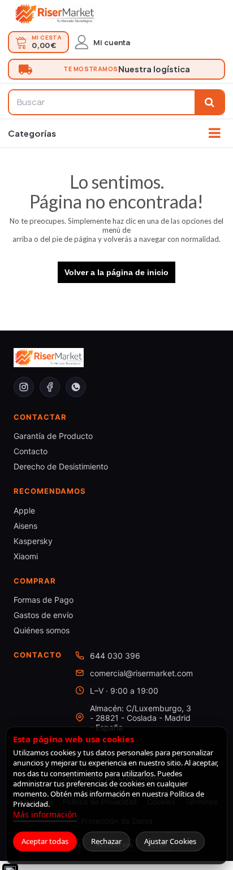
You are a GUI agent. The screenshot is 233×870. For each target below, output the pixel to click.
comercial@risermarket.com (141, 673)
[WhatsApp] (76, 387)
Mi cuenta (111, 42)
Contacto (31, 451)
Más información (45, 814)
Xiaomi (26, 556)
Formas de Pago (44, 599)
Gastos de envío (43, 615)
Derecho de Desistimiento (61, 466)
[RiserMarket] (55, 14)
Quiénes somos (42, 630)
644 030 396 (115, 655)
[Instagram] (24, 387)
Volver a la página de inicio (116, 272)
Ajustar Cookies (170, 841)
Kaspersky (33, 541)
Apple (24, 510)
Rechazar (106, 841)
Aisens (25, 525)
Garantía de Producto (53, 436)
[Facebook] (50, 387)
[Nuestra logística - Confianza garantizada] (116, 69)
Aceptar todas (44, 841)
